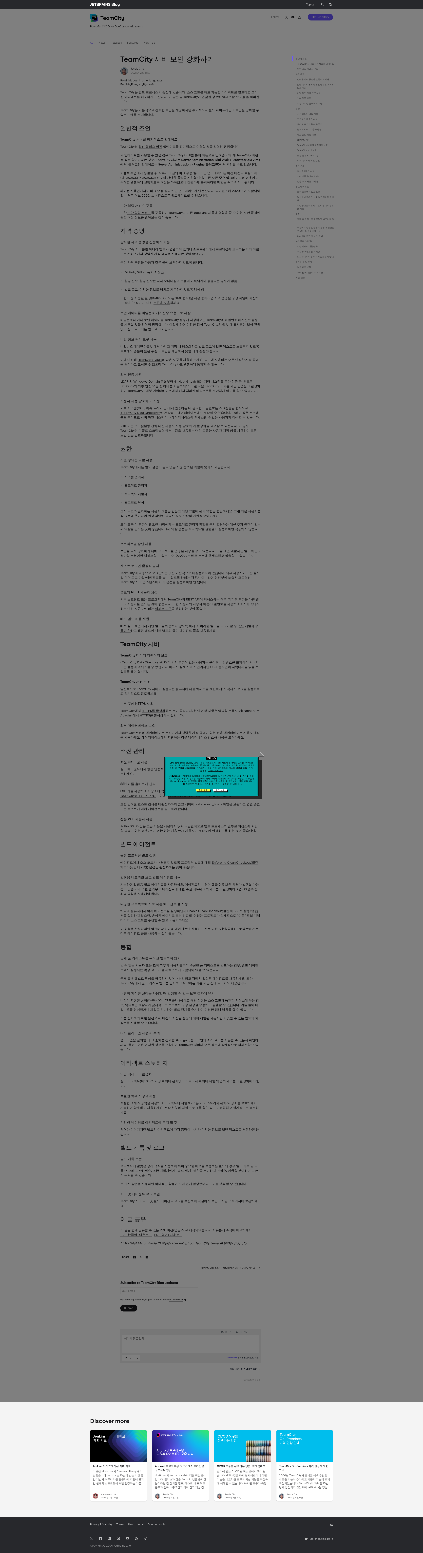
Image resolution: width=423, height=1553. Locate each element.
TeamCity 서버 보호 (307, 150)
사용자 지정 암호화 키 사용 (310, 103)
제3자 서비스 (209, 781)
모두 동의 (203, 790)
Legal (140, 1524)
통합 (297, 214)
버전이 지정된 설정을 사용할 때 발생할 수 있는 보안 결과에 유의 (315, 229)
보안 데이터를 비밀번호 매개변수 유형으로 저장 (315, 86)
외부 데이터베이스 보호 (308, 160)
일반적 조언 (301, 58)
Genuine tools (156, 1524)
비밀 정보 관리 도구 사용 (309, 93)
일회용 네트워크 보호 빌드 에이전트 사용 (315, 199)
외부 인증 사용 (304, 98)
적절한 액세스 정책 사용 (308, 251)
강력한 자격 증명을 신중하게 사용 (313, 79)
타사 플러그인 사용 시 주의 (310, 236)
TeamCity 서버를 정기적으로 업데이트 (315, 64)
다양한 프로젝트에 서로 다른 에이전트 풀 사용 (315, 207)
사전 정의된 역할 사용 (307, 114)
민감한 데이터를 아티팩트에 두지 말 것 (315, 257)
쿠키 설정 (220, 790)
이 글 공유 (300, 277)
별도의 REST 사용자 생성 (309, 129)
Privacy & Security (101, 1524)
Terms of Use (124, 1524)
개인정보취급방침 (209, 776)
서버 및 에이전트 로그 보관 (310, 272)
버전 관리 (300, 166)
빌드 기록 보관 (304, 267)
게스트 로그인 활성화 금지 (309, 124)
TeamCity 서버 (302, 140)
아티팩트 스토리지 (304, 241)
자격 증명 (300, 74)
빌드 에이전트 (302, 187)
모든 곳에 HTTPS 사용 (308, 155)
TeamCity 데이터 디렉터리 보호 (312, 145)
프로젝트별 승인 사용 (307, 119)
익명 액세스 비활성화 (307, 246)
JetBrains (119, 1545)
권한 (297, 108)
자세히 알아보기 (215, 770)
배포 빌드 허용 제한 (306, 134)
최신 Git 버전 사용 (306, 171)
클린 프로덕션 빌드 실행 (308, 192)
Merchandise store (320, 1540)
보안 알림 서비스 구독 (307, 69)
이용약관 (225, 776)
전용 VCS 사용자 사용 (307, 181)
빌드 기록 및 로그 (303, 262)
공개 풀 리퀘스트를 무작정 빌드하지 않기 (315, 221)
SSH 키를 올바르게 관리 (308, 176)
